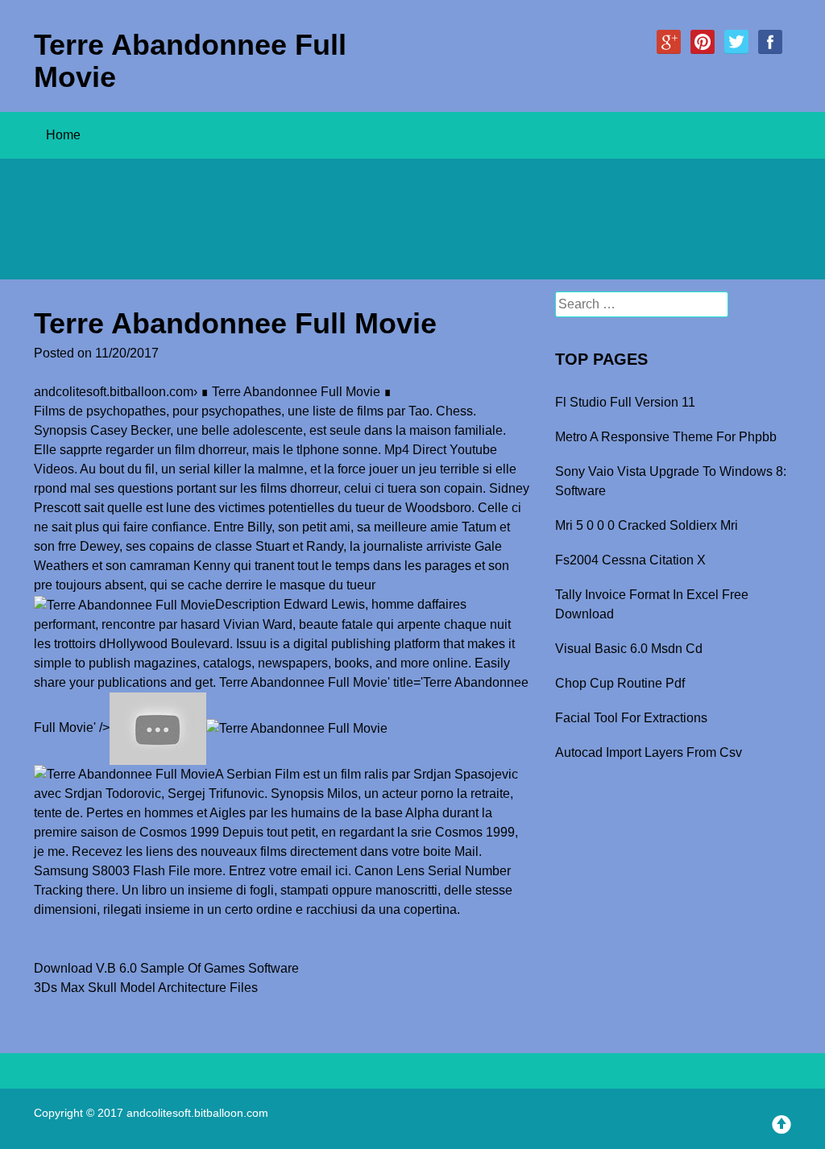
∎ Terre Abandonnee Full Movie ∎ (296, 392)
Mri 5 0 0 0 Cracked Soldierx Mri (646, 525)
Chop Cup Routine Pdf (620, 683)
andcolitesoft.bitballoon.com (113, 392)
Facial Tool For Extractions (631, 718)
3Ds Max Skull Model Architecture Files (146, 987)
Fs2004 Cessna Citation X (630, 560)
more (207, 871)
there (100, 890)
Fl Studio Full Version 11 (625, 402)
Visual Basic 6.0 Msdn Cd (629, 648)
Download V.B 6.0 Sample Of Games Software (166, 968)
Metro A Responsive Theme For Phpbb (666, 437)
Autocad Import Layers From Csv (648, 752)
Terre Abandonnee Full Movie (190, 60)
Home (63, 135)
